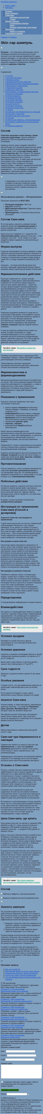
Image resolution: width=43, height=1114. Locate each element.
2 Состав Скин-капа (13, 78)
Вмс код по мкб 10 (12, 969)
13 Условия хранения (14, 102)
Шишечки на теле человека (12, 1027)
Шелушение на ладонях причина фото (16, 1001)
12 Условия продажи (13, 100)
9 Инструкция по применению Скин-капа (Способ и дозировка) (21, 93)
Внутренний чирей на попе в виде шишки (22, 971)
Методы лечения (12, 21)
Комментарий (6, 1063)
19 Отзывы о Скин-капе (14, 114)
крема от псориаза (17, 31)
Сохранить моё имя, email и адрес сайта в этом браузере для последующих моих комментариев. (19, 1084)
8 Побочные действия (14, 90)
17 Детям (9, 110)
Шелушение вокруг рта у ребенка (14, 991)
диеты (12, 25)
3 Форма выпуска (12, 80)
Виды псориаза (11, 13)
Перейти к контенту (9, 2)
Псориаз (8, 11)
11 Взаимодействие (13, 98)
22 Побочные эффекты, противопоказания (22, 120)
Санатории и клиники (14, 33)
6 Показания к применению (16, 86)
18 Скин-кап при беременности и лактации (22, 112)
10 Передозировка (13, 96)
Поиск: (4, 1094)
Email (4, 1055)
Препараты (10, 29)
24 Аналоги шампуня (13, 126)
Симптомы (9, 15)
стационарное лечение (19, 23)
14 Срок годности (12, 104)
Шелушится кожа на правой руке (14, 1009)
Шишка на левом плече (10, 1037)
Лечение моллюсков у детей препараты (21, 973)
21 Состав (9, 118)
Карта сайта (10, 6)
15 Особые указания (13, 106)
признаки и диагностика (19, 17)
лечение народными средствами (23, 27)
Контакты (9, 8)
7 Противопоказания (13, 88)
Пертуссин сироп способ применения (20, 975)
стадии (12, 19)
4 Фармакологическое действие (18, 82)
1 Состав (9, 76)
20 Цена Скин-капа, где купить (17, 116)
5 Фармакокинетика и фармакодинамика (21, 84)
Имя (3, 1051)
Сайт (3, 1059)
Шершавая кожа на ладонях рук (14, 1019)
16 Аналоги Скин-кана (14, 108)
